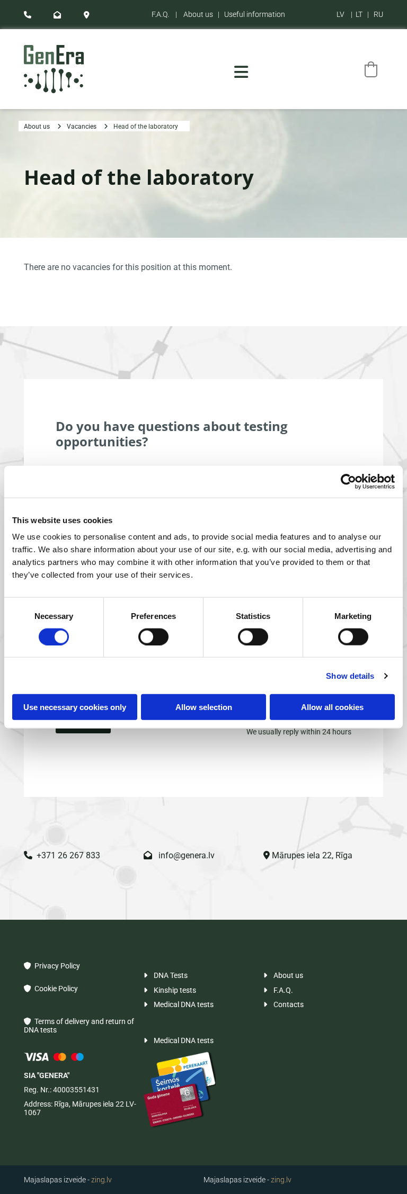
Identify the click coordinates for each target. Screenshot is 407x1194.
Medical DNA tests (179, 1004)
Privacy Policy (52, 966)
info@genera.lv (179, 855)
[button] (241, 72)
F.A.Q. (160, 14)
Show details (350, 675)
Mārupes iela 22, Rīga (307, 855)
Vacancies (81, 126)
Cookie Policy (51, 988)
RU (378, 14)
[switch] (153, 636)
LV (340, 14)
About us (198, 14)
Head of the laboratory (145, 126)
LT (359, 14)
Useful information (254, 14)
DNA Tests (166, 975)
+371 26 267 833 (62, 855)
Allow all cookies (332, 707)
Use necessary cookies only (74, 707)
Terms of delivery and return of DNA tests (79, 1025)
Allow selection (203, 707)
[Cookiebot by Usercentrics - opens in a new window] (348, 481)
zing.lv (101, 1179)
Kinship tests (170, 990)
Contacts (283, 1004)
